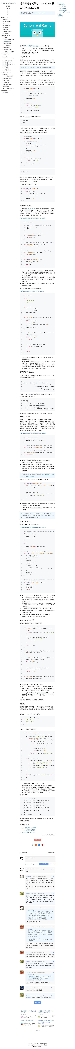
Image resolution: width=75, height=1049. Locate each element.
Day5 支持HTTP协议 (7, 84)
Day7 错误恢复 (6, 33)
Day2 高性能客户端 (7, 78)
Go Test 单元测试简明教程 (28, 830)
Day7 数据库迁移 (6, 70)
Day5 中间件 (5, 29)
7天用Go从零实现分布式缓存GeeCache (33, 46)
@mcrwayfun (29, 896)
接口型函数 (5, 92)
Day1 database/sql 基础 (8, 58)
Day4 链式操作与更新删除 (9, 64)
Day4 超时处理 (6, 82)
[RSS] (35, 845)
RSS (8, 10)
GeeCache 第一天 (30, 209)
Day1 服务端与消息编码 (8, 76)
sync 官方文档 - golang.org (29, 832)
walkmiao (28, 926)
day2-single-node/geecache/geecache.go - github (33, 433)
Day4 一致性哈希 (6, 45)
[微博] (42, 845)
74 (20, 852)
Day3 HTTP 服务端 (7, 43)
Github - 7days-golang (39, 13)
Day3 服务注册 (6, 80)
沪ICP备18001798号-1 (42, 1043)
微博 (8, 14)
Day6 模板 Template (7, 31)
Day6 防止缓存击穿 (7, 49)
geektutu (28, 893)
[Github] (32, 845)
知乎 (8, 12)
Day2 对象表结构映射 (7, 60)
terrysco (28, 987)
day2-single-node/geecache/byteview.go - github (32, 218)
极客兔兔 (8, 6)
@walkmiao (29, 963)
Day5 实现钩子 (6, 66)
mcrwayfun (28, 876)
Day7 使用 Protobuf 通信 (8, 51)
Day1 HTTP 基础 (6, 21)
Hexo (34, 1044)
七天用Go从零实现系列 (8, 3)
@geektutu (31, 910)
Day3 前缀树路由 (6, 25)
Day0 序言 (5, 19)
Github (8, 8)
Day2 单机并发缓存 (7, 41)
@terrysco (29, 997)
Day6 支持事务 (6, 68)
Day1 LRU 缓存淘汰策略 (8, 39)
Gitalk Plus (37, 1030)
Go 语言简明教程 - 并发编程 (29, 828)
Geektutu (41, 1044)
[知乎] (39, 845)
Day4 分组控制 (6, 27)
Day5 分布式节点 (6, 47)
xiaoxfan (28, 869)
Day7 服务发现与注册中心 (9, 88)
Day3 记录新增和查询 (7, 62)
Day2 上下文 (5, 23)
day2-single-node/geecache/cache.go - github (32, 291)
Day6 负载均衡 (6, 86)
